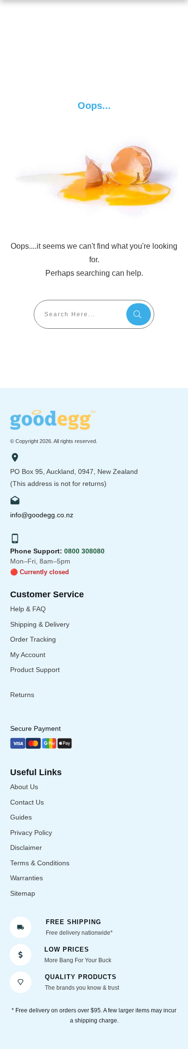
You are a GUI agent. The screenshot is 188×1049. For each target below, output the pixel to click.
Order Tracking (33, 639)
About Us (24, 787)
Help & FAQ (28, 609)
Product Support (35, 669)
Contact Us (27, 802)
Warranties (26, 878)
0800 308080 (84, 551)
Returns (22, 695)
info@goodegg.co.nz (41, 515)
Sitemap (22, 893)
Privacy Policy (31, 832)
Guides (21, 817)
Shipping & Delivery (39, 624)
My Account (27, 655)
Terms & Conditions (39, 863)
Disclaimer (26, 847)
